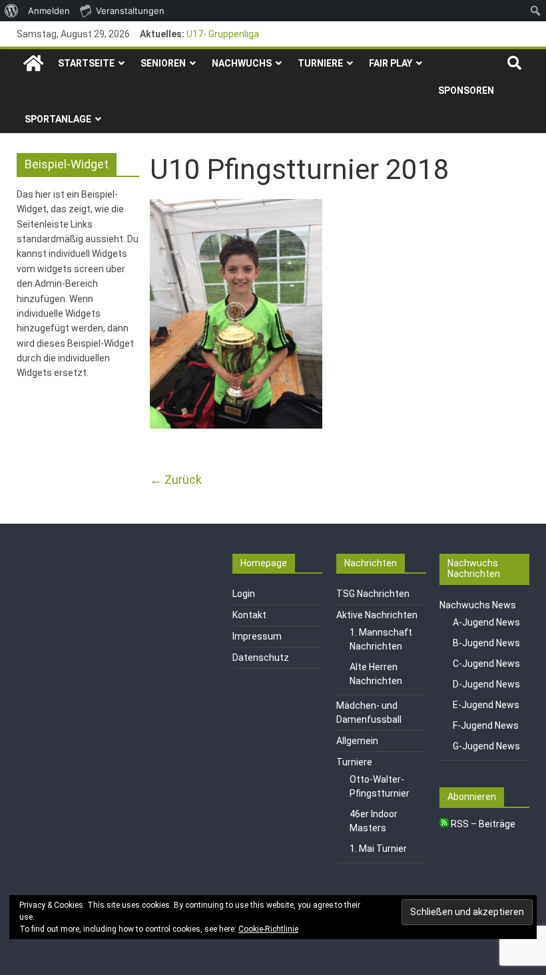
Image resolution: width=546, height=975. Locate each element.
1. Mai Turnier (378, 848)
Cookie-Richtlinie (268, 929)
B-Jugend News (486, 643)
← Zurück (176, 480)
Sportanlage (58, 119)
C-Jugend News (486, 663)
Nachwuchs (242, 63)
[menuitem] (11, 10)
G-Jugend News (486, 746)
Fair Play (390, 63)
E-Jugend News (486, 704)
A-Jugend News (486, 622)
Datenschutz (260, 657)
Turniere (320, 63)
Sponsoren (466, 90)
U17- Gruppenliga (222, 34)
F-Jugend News (486, 725)
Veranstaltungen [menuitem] (130, 10)
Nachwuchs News (477, 605)
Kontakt (249, 615)
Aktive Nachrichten (376, 615)
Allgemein (357, 740)
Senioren (163, 63)
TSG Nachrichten (373, 593)
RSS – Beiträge (482, 824)
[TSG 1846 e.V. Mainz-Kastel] (33, 63)
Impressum (257, 636)
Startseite (86, 63)
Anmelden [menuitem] (49, 10)
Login (243, 593)
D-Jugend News (486, 684)
